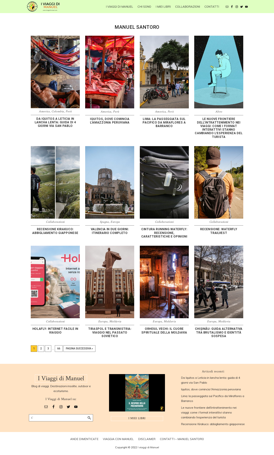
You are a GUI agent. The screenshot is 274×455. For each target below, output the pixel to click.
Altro (218, 112)
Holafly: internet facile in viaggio (55, 330)
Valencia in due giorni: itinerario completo (110, 231)
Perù (69, 111)
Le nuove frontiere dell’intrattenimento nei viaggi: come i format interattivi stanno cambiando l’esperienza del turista (218, 128)
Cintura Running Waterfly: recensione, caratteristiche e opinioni (164, 232)
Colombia (57, 111)
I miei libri (137, 418)
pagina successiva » (79, 349)
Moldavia (115, 321)
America (44, 111)
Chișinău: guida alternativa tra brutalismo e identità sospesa (219, 332)
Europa (115, 222)
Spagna (104, 222)
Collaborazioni (55, 222)
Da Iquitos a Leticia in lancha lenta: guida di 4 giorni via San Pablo (55, 122)
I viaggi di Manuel (148, 447)
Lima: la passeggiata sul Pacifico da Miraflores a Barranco (164, 122)
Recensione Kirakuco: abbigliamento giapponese (55, 231)
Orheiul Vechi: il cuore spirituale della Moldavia (164, 330)
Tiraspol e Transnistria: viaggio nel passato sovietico (109, 332)
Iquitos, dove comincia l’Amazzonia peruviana (110, 120)
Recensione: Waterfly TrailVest (218, 231)
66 (60, 348)
